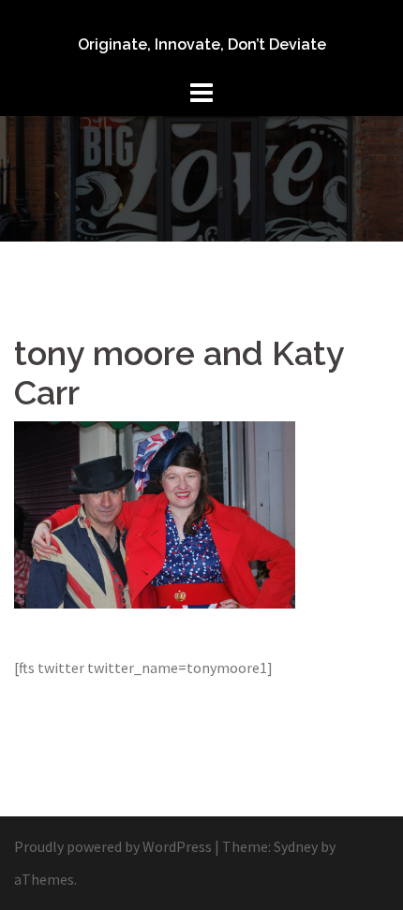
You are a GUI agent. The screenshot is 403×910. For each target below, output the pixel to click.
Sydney (296, 846)
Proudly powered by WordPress (113, 846)
